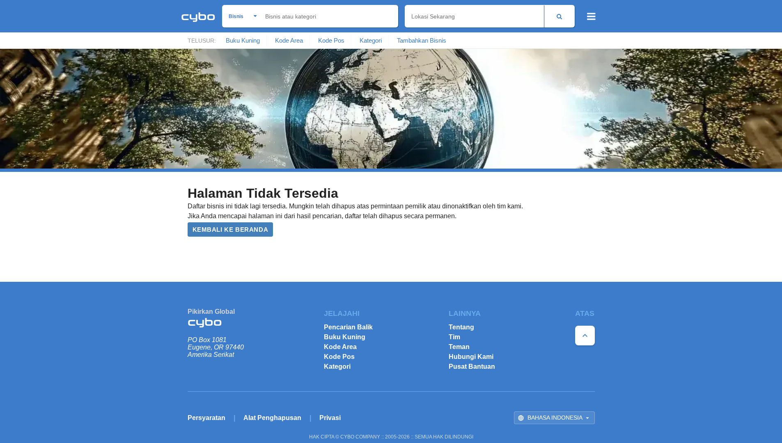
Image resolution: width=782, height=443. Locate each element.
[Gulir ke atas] (585, 335)
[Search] (559, 16)
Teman (459, 346)
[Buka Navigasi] (591, 16)
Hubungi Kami (471, 356)
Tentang (461, 327)
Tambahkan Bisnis (421, 40)
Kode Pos (331, 40)
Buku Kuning (243, 40)
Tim (454, 336)
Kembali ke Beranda (230, 229)
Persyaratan (206, 417)
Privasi (330, 417)
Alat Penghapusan (272, 417)
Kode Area (289, 40)
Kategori (371, 40)
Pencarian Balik (348, 327)
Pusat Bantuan (472, 366)
